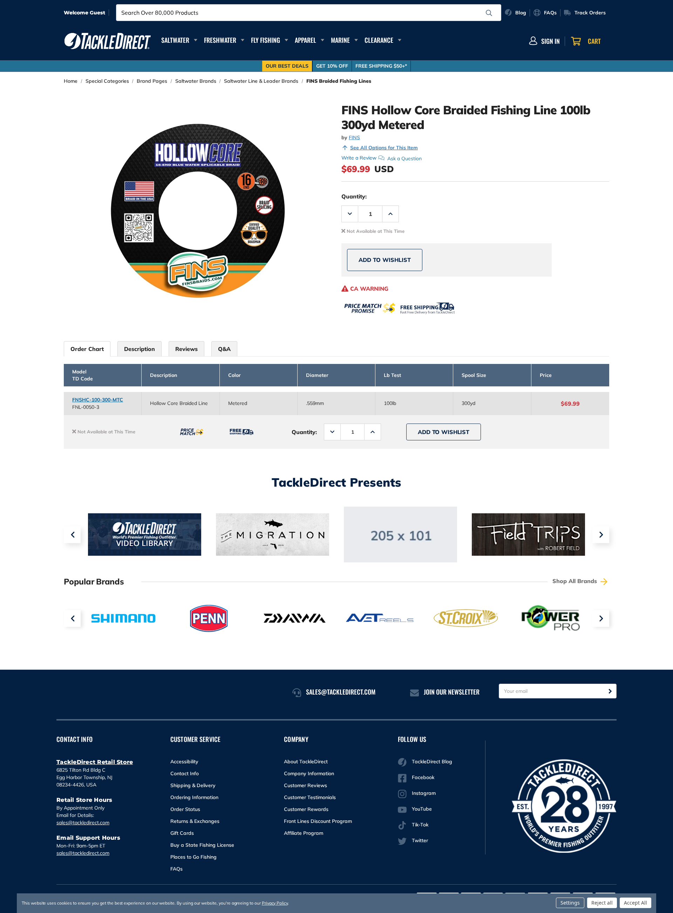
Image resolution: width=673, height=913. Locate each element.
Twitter (420, 840)
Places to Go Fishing (193, 857)
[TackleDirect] (107, 41)
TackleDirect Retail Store (94, 762)
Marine (340, 40)
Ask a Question (404, 158)
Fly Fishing (265, 40)
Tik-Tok (420, 824)
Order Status (185, 809)
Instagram (424, 793)
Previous (72, 534)
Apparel (305, 40)
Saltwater (175, 40)
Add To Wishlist (385, 259)
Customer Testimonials (310, 797)
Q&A (224, 348)
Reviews (186, 348)
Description (139, 348)
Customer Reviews (305, 785)
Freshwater (220, 40)
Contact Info (184, 773)
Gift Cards (182, 833)
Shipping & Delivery (193, 785)
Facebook (423, 777)
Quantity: (354, 196)
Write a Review (358, 158)
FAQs (176, 869)
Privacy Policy (275, 903)
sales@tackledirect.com (82, 822)
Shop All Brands (575, 580)
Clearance (379, 40)
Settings (570, 902)
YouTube (422, 809)
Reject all (602, 902)
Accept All (635, 902)
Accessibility (184, 761)
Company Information (309, 773)
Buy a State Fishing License (202, 845)
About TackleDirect (306, 761)
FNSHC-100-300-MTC (97, 400)
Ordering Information (194, 797)
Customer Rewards (306, 809)
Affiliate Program (303, 833)
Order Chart (87, 348)
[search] (489, 12)
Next (600, 534)
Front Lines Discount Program (318, 821)
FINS (354, 137)
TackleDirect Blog (432, 761)
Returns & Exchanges (194, 821)
